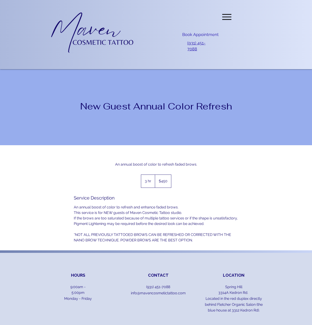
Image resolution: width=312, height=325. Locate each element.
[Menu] (227, 17)
